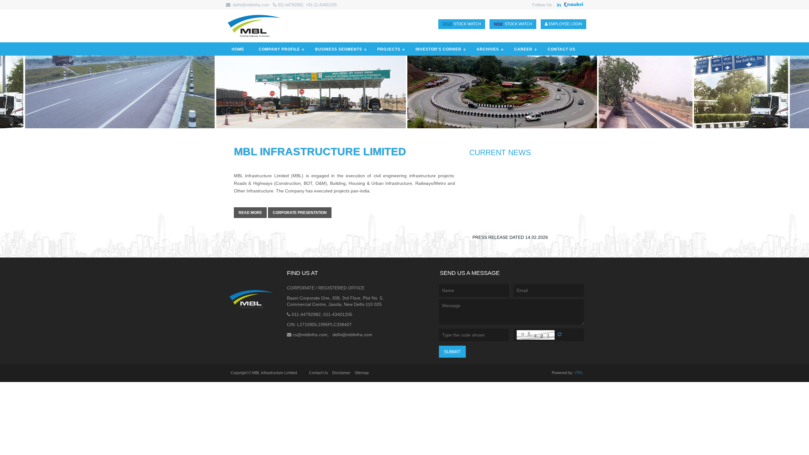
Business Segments (338, 49)
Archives (488, 49)
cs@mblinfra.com (310, 334)
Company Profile (279, 49)
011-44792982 (290, 5)
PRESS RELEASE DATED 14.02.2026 (510, 225)
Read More (250, 212)
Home (238, 49)
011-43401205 (337, 314)
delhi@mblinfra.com (251, 5)
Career (523, 49)
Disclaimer (341, 373)
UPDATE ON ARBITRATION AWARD (508, 238)
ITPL (579, 373)
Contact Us (561, 49)
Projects (388, 49)
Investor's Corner (438, 49)
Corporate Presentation (300, 212)
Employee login (565, 24)
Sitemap (362, 373)
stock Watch (467, 24)
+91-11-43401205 (321, 5)
